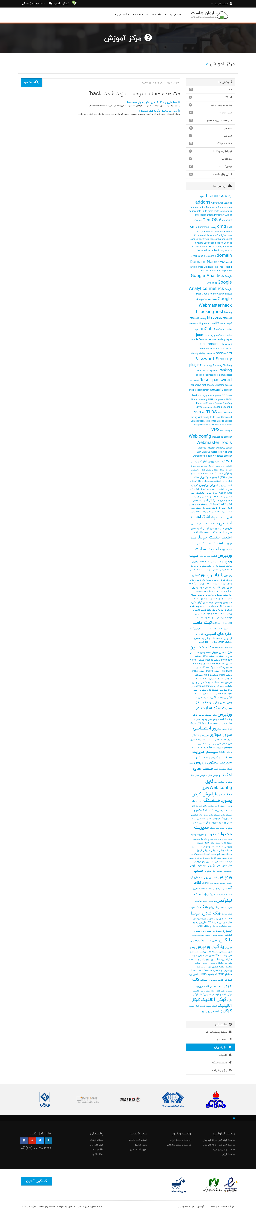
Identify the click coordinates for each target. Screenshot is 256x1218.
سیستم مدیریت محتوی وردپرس (213, 760)
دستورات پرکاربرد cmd (212, 678)
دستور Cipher (208, 656)
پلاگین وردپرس (210, 947)
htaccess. (193, 323)
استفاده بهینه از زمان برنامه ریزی (206, 511)
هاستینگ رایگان (216, 907)
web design (226, 430)
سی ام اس (227, 743)
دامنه (157, 15)
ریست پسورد (207, 697)
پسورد (227, 930)
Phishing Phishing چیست (219, 365)
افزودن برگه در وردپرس (213, 532)
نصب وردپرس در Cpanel (213, 883)
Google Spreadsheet (206, 299)
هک (204, 907)
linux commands (207, 344)
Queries (214, 370)
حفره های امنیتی (218, 634)
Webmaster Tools (214, 443)
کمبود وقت (226, 990)
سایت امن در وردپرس (221, 723)
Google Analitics (207, 276)
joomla (201, 335)
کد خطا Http (198, 970)
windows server (224, 447)
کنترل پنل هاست (201, 990)
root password (209, 385)
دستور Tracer (225, 675)
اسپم (216, 517)
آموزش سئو (213, 477)
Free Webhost (208, 270)
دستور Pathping (201, 663)
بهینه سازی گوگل (205, 602)
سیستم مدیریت (204, 743)
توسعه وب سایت (223, 617)
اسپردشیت (226, 517)
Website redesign (206, 447)
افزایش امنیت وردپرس (221, 528)
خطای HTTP (211, 642)
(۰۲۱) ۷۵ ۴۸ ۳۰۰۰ (35, 3)
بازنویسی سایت (203, 569)
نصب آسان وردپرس (213, 871)
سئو (206, 702)
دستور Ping (226, 667)
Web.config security (222, 437)
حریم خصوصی (186, 1206)
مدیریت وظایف (196, 834)
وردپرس (210, 918)
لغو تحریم (201, 805)
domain (224, 255)
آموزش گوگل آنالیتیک (207, 493)
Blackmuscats (225, 207)
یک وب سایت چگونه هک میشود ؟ (158, 111)
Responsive (195, 385)
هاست (207, 888)
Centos (198, 220)
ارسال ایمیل (194, 504)
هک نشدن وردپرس (223, 918)
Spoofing (227, 403)
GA (217, 270)
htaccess (214, 317)
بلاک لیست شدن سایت (210, 587)
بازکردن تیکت (220, 1070)
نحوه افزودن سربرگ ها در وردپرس (205, 857)
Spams (218, 403)
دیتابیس (223, 690)
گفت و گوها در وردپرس (215, 994)
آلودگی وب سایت (205, 466)
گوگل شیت (194, 1006)
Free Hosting (225, 267)
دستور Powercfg (211, 667)
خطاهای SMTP (225, 642)
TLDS (211, 412)
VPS (215, 430)
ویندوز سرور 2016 (216, 922)
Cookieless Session (213, 243)
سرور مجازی (221, 735)
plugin (194, 365)
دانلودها (224, 1055)
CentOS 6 (212, 220)
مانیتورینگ (226, 814)
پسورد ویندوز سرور (214, 935)
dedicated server (205, 250)
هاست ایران (226, 894)
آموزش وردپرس (208, 485)
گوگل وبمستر (221, 1011)
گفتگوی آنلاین (61, 3)
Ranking (225, 370)
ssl (203, 413)
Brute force (207, 211)
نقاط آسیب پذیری (213, 885)
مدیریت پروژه (225, 839)
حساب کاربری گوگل (198, 628)
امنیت (227, 537)
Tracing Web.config (199, 417)
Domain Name (204, 262)
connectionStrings (199, 239)
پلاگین (225, 940)
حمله (221, 638)
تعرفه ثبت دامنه (138, 1140)
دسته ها (220, 656)
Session (195, 395)
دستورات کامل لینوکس (203, 682)
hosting (228, 312)
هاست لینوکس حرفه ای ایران (219, 1140)
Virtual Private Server (215, 424)
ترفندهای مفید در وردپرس (207, 606)
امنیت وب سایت (208, 556)
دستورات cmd (211, 675)
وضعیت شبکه (220, 1063)
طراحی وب (219, 782)
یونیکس (206, 1011)
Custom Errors (207, 246)
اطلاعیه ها (222, 1039)
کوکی (229, 994)
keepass (212, 339)
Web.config (200, 436)
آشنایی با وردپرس (223, 466)
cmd (221, 227)
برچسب (221, 583)
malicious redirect (215, 348)
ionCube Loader (224, 329)
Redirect (209, 375)
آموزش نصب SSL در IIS (209, 481)
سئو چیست (211, 715)
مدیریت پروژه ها (209, 839)
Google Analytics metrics (210, 285)
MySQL (202, 353)
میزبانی (214, 850)
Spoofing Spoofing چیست (218, 407)
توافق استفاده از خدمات (220, 1206)
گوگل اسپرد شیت (208, 1006)
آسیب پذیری (195, 461)
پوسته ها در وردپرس (208, 951)
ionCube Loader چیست (220, 335)
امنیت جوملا (209, 537)
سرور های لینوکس (223, 739)
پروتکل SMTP (204, 926)
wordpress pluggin (202, 456)
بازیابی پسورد (210, 575)
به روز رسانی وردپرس (209, 591)
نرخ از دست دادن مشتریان (219, 861)
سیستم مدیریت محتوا (220, 747)
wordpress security (222, 456)
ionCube (206, 329)
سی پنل (217, 743)
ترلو (192, 606)
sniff (205, 403)
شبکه (229, 769)
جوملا (211, 628)
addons (202, 202)
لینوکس (200, 810)
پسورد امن (217, 931)
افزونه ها (197, 532)
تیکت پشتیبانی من (217, 1032)
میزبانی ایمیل (203, 850)
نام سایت (215, 854)
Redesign (199, 375)
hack (227, 305)
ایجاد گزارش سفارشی (222, 569)
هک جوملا (194, 907)
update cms (205, 421)
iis (217, 323)
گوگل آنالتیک (214, 1000)
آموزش (193, 466)
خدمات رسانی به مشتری (206, 638)
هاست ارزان (198, 888)
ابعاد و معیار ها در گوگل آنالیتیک (215, 500)
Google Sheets (224, 293)
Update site (218, 421)
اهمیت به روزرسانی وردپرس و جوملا (208, 566)
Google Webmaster (215, 302)
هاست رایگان (213, 894)
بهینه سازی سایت (212, 598)
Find (215, 267)
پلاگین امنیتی (212, 940)
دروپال (215, 652)
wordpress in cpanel (221, 452)
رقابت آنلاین (221, 693)
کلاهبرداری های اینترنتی (211, 980)
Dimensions (197, 256)
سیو (191, 762)
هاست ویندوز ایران (180, 1140)
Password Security (213, 359)
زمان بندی (214, 702)
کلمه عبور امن (216, 986)
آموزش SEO (226, 469)
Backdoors (211, 207)
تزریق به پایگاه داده (216, 610)
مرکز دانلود (97, 1154)
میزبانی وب (174, 15)
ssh (197, 412)
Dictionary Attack (223, 250)
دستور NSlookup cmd (221, 663)
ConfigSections (224, 235)
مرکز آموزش (221, 1047)
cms (193, 227)
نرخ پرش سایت (208, 865)
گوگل (201, 994)
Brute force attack (223, 211)
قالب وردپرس (213, 805)
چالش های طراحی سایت (203, 955)
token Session (225, 412)
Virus (229, 424)
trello (212, 417)
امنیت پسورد (213, 561)
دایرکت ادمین (225, 652)
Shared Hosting (199, 399)
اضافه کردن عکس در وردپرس (204, 523)
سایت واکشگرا (204, 723)
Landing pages (224, 339)
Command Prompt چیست (214, 231)
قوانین (200, 1206)
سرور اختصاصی (207, 728)
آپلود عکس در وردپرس (202, 496)
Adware (215, 203)
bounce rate (195, 211)
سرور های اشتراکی (200, 735)
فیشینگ (211, 800)
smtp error (219, 399)
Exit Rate (208, 267)
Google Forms (209, 293)
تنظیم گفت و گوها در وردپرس (209, 613)
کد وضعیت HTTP (208, 974)
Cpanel (195, 246)
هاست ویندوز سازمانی (178, 1145)
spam (211, 403)
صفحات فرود (220, 769)
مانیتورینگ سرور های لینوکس (205, 814)
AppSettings (225, 203)
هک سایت (227, 913)
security (216, 389)
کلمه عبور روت (202, 986)
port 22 (206, 370)
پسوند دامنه (198, 935)
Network (211, 353)
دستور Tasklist (198, 671)
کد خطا (208, 970)
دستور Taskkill (213, 671)
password (224, 353)
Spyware (200, 407)
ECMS (222, 262)
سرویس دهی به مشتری (201, 739)
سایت (197, 719)
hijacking (205, 312)
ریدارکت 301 (220, 697)
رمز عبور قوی (208, 693)
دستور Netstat (197, 659)
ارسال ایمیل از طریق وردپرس (218, 508)
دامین (195, 647)
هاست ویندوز (209, 901)
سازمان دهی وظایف (210, 719)
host (219, 312)
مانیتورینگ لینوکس (222, 818)
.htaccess (219, 196)
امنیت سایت (212, 543)
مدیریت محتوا (217, 828)
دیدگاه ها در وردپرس (208, 690)
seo (225, 395)
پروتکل (215, 926)
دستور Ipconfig (212, 659)
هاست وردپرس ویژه (224, 1149)
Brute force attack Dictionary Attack (213, 215)
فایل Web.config (218, 784)
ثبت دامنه (202, 622)
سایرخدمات (141, 15)
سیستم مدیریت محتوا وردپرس (212, 754)
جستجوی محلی (224, 628)
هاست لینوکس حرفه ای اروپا (219, 1145)
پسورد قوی (206, 931)
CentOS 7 (227, 220)
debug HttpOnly (224, 246)
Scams (220, 385)
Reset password (215, 380)
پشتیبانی (122, 15)
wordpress (203, 452)
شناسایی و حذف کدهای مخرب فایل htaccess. (152, 102)
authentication (198, 207)
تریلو (229, 610)
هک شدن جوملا (206, 913)
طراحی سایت (212, 775)
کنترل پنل (215, 990)
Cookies (228, 243)
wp (229, 461)
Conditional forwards (205, 235)
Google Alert (225, 270)
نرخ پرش (221, 865)
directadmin (210, 256)
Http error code (207, 323)
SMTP (211, 399)
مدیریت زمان (212, 822)
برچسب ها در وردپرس (207, 583)
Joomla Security (198, 339)
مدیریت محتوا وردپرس (213, 830)
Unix (218, 417)
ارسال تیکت (96, 1140)
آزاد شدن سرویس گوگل (213, 461)
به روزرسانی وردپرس (206, 595)
